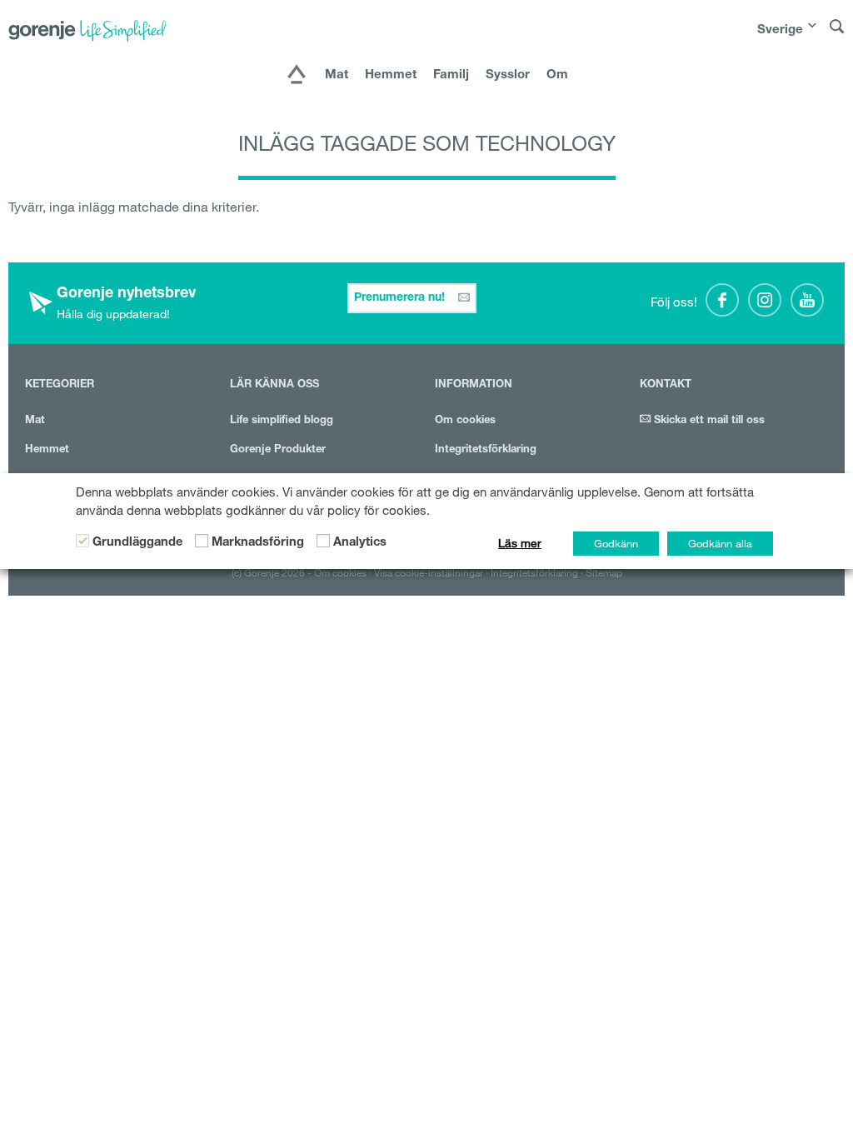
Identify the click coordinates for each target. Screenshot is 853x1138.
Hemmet (391, 75)
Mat (336, 75)
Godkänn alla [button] (720, 543)
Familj (451, 75)
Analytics (360, 543)
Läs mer (519, 543)
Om (557, 75)
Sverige (780, 30)
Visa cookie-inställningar (428, 572)
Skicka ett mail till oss (708, 421)
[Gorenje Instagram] (764, 300)
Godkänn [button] (616, 543)
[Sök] (837, 34)
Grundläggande (137, 543)
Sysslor (508, 75)
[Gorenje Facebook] (722, 300)
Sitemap (604, 572)
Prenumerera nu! (401, 298)
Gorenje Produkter (278, 450)
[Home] (296, 75)
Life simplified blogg (281, 421)
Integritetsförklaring (485, 450)
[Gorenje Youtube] (807, 300)
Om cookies (465, 421)
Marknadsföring (258, 543)
